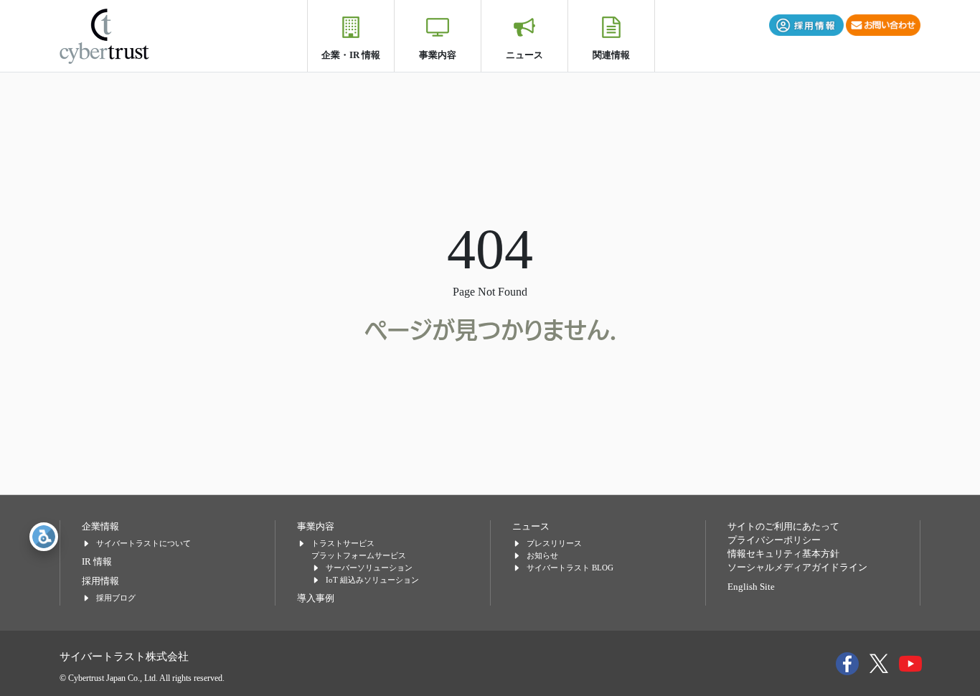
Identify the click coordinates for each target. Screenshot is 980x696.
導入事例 (315, 598)
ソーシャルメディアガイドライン (797, 568)
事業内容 (437, 55)
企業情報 (100, 527)
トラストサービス (342, 543)
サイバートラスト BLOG (570, 567)
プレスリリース (554, 543)
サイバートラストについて (143, 543)
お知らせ (542, 555)
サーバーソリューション (369, 567)
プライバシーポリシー (774, 540)
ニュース (524, 55)
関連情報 (611, 55)
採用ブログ (116, 597)
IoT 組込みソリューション (372, 579)
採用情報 (100, 581)
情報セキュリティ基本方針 (783, 554)
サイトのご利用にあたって (783, 527)
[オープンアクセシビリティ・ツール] (43, 536)
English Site (751, 587)
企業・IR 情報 (350, 55)
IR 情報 (97, 562)
